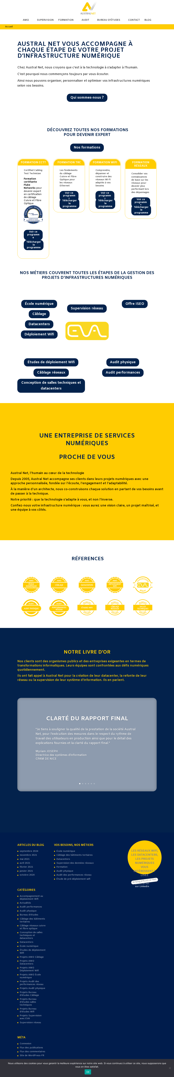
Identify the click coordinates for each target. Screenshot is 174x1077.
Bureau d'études (29, 914)
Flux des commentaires (32, 1051)
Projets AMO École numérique (30, 976)
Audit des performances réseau (74, 875)
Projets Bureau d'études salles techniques (28, 1002)
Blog (147, 20)
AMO (26, 20)
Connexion (25, 1043)
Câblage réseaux (51, 372)
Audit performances (123, 372)
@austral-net (142, 883)
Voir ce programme (33, 234)
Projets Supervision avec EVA (30, 1017)
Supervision (45, 20)
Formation (66, 20)
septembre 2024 (29, 851)
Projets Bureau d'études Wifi (28, 1010)
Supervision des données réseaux (75, 863)
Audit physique (123, 362)
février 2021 (26, 867)
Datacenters (39, 324)
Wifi (135, 292)
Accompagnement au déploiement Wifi (31, 897)
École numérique (39, 304)
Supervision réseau (87, 308)
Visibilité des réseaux (87, 294)
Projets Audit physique (32, 988)
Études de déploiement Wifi (51, 362)
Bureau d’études (108, 20)
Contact (134, 20)
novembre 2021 (28, 855)
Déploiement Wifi (39, 334)
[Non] (169, 1068)
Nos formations (87, 147)
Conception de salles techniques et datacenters (51, 385)
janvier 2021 (26, 871)
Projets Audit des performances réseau (32, 983)
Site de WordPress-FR (32, 1055)
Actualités (25, 903)
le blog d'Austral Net (144, 881)
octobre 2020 (27, 875)
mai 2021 (25, 859)
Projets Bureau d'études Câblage (29, 994)
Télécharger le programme (33, 244)
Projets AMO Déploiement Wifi (29, 969)
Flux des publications (31, 1047)
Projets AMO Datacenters (27, 962)
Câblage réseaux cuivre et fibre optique (33, 927)
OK (88, 1072)
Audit (85, 20)
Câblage (39, 314)
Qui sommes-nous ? (87, 97)
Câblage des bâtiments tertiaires (32, 920)
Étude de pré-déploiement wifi (73, 879)
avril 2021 (25, 863)
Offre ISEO (134, 304)
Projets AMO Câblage (32, 957)
